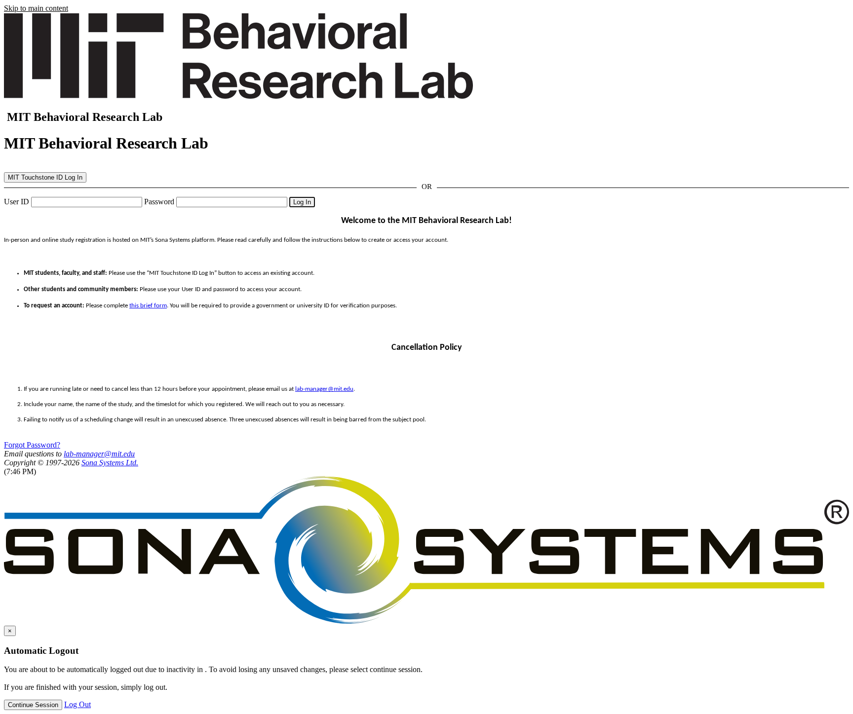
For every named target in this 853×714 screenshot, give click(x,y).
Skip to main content (36, 8)
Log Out (77, 704)
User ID (16, 201)
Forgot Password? (32, 445)
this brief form (148, 305)
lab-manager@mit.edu (324, 389)
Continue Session (33, 705)
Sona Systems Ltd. (109, 462)
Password (159, 201)
